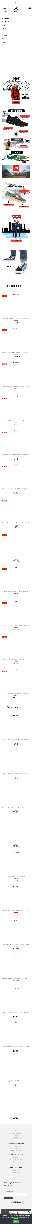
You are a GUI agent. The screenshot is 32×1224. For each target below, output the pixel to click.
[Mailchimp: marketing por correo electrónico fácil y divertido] (16, 1203)
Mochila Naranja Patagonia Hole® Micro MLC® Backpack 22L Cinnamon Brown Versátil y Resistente (16, 318)
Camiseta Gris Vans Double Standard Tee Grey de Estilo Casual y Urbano (16, 842)
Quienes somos (16, 1170)
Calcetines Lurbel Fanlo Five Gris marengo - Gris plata (16, 944)
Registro (16, 1135)
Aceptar (16, 1221)
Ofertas (12, 707)
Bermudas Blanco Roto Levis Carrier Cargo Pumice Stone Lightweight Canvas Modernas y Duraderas (16, 808)
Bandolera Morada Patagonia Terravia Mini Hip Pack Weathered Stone (16, 386)
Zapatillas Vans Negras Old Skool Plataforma (16, 591)
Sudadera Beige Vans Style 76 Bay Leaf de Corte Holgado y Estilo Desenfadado (16, 1081)
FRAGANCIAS (5, 35)
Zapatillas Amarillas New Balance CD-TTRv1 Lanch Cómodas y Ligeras (16, 910)
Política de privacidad (16, 1159)
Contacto (16, 1137)
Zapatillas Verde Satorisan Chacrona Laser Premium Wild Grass (16, 978)
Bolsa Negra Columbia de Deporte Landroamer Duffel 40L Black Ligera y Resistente (16, 693)
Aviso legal (16, 1157)
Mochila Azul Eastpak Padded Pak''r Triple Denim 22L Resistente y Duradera (16, 420)
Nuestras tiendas (16, 1172)
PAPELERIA (5, 32)
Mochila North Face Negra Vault (16, 1115)
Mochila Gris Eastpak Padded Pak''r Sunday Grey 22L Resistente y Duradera (16, 489)
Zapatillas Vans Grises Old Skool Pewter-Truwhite (16, 773)
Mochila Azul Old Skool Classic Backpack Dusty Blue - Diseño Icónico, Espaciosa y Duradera (16, 557)
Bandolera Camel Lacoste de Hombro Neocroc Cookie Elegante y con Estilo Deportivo (16, 659)
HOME (4, 25)
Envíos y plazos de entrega (16, 1146)
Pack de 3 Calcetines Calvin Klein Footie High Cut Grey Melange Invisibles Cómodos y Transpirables (16, 1012)
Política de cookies (16, 1161)
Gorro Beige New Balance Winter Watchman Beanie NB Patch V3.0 (16, 739)
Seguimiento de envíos (16, 1148)
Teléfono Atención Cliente (16, 1139)
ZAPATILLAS (5, 22)
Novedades (12, 285)
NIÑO (3, 39)
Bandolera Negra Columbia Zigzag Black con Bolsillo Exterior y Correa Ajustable (16, 454)
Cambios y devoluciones (16, 1150)
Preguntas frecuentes (16, 1133)
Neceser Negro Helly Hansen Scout (16, 876)
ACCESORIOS (5, 18)
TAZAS (4, 28)
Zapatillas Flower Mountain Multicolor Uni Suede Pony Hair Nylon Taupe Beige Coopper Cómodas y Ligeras (16, 352)
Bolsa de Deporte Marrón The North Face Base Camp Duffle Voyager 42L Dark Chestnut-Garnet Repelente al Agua (16, 523)
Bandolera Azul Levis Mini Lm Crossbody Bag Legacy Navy (16, 1046)
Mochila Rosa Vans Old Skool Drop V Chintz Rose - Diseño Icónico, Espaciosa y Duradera (16, 625)
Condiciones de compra (16, 1163)
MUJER (4, 15)
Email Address (8, 1191)
